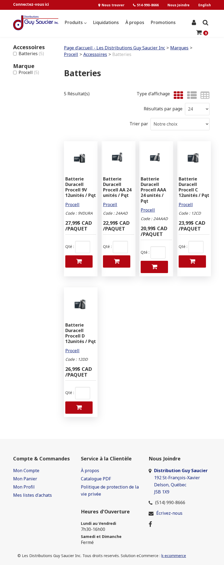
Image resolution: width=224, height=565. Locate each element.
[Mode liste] (190, 95)
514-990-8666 (148, 5)
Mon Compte (26, 471)
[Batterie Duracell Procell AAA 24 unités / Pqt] (156, 158)
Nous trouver (113, 5)
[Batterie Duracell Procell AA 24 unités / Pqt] (118, 158)
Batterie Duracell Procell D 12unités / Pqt (80, 333)
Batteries (31, 53)
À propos (134, 22)
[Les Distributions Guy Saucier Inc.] (35, 22)
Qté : (69, 246)
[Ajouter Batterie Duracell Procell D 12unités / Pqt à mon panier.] (79, 407)
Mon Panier (25, 479)
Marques (179, 48)
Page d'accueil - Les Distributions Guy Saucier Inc (114, 48)
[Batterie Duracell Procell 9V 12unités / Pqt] (80, 158)
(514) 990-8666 (170, 502)
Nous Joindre (178, 5)
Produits (74, 22)
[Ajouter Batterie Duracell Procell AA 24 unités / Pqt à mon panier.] (116, 261)
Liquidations (106, 22)
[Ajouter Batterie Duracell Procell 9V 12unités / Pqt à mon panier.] (79, 261)
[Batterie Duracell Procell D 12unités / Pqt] (80, 304)
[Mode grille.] (177, 95)
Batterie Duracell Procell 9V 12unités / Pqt (80, 187)
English (204, 5)
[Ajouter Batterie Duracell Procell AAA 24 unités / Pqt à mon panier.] (154, 267)
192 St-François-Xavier (177, 478)
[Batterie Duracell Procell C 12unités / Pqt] (194, 158)
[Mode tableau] (204, 95)
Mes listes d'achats (32, 495)
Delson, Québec (170, 485)
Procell (29, 72)
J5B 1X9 (162, 492)
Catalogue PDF (96, 479)
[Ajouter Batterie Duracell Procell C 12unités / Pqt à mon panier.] (192, 261)
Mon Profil (24, 487)
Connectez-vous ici (31, 4)
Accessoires (95, 54)
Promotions (163, 22)
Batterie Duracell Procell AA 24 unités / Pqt (117, 187)
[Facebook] (150, 524)
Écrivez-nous (169, 513)
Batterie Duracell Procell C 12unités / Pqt (194, 187)
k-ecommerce (173, 555)
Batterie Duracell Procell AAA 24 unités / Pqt (153, 190)
